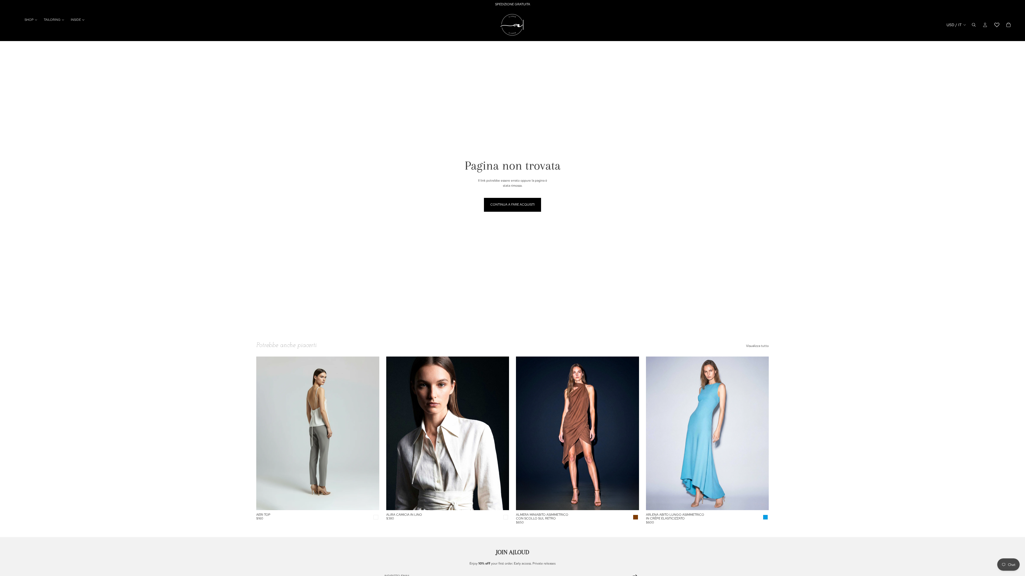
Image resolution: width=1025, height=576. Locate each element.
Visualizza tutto (757, 346)
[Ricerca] (974, 25)
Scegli (375, 502)
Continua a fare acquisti (512, 204)
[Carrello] (1008, 25)
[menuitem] (31, 19)
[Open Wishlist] (997, 25)
